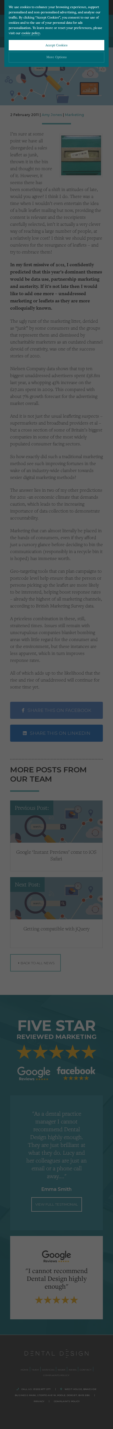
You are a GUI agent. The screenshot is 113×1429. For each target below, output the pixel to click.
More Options (56, 57)
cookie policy (30, 33)
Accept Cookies (56, 45)
